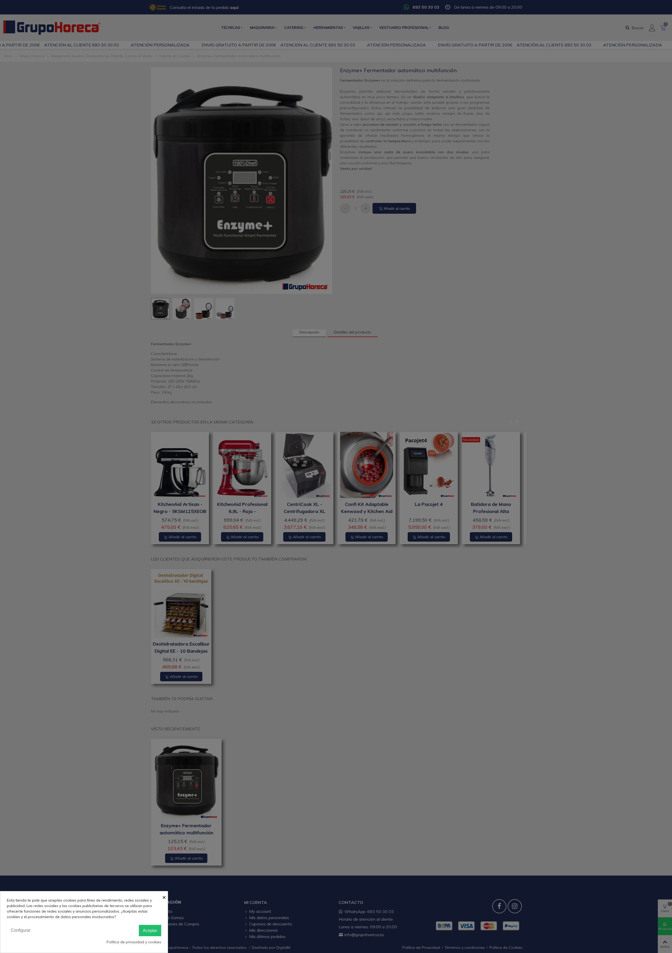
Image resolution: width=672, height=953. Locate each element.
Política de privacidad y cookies (134, 942)
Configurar (20, 930)
